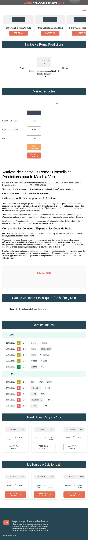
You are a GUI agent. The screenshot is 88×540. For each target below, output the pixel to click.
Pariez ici (18, 33)
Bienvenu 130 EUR (34, 155)
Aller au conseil (14, 447)
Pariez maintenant (34, 147)
